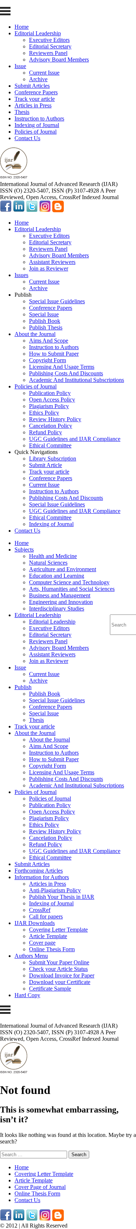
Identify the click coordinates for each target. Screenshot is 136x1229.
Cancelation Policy (50, 426)
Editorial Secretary (50, 46)
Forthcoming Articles (39, 871)
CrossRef (39, 910)
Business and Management (59, 595)
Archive (38, 79)
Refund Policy (45, 432)
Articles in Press (33, 105)
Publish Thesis (45, 327)
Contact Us (27, 138)
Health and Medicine (53, 556)
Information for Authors (42, 877)
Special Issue (44, 314)
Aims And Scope (48, 340)
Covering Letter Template (58, 929)
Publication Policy (50, 393)
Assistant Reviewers (52, 262)
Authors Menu (31, 956)
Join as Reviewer (48, 268)
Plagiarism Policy (49, 406)
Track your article (35, 99)
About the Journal (35, 334)
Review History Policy (55, 419)
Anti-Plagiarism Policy (55, 890)
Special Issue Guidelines (57, 301)
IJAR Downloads (35, 923)
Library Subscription (52, 458)
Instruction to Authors (39, 118)
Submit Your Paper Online (59, 962)
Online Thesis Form (52, 949)
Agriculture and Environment (62, 569)
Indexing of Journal (37, 125)
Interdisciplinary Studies (56, 608)
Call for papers (46, 916)
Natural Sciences (48, 563)
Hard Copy (27, 995)
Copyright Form (47, 360)
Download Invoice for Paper (61, 975)
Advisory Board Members (59, 59)
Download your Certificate (59, 982)
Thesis (22, 112)
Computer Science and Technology (69, 582)
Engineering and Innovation (61, 602)
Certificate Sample (50, 988)
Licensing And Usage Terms (61, 367)
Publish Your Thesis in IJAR (61, 897)
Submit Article (45, 465)
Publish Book (44, 321)
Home (22, 27)
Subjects (24, 549)
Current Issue (44, 73)
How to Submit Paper (54, 354)
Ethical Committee (50, 445)
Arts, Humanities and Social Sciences (72, 589)
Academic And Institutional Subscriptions (76, 380)
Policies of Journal (36, 132)
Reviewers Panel (48, 53)
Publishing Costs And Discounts (66, 373)
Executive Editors (49, 40)
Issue (20, 66)
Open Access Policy (52, 399)
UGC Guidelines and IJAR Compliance (74, 439)
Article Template (48, 936)
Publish (23, 687)
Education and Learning (56, 576)
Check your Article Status (58, 969)
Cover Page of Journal (40, 1187)
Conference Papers (36, 92)
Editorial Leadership (38, 33)
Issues (21, 275)
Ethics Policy (44, 413)
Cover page (42, 943)
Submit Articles (32, 86)
